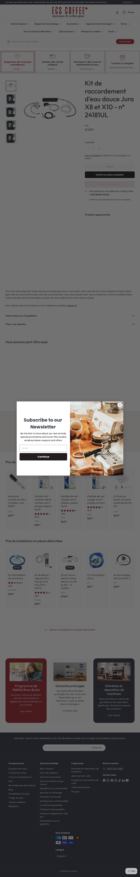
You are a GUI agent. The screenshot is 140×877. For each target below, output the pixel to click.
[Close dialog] (119, 405)
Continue (43, 456)
